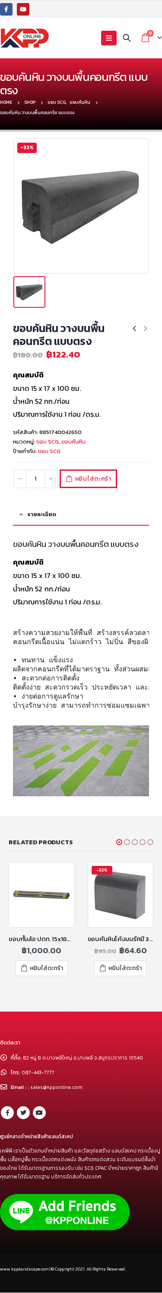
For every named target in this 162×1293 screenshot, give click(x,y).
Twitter (23, 1112)
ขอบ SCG (47, 441)
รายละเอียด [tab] (41, 514)
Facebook (7, 1112)
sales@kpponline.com (56, 1087)
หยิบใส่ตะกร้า (93, 478)
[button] (119, 842)
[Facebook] (6, 9)
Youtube (39, 1112)
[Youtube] (23, 9)
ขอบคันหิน (73, 441)
